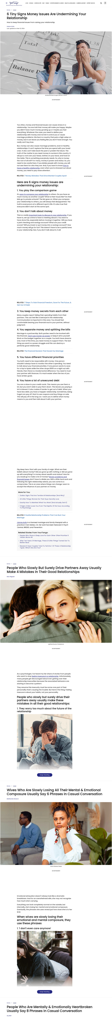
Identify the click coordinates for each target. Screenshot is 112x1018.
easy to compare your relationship (34, 194)
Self (43, 3)
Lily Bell (9, 1016)
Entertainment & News (57, 3)
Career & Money (81, 3)
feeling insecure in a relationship (45, 676)
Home (8, 10)
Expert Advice (91, 3)
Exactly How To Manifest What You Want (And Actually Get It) (43, 502)
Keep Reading (45, 775)
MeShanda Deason (13, 799)
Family (47, 3)
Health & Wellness (70, 3)
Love (26, 3)
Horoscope (37, 3)
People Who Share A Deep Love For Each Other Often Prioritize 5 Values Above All (44, 536)
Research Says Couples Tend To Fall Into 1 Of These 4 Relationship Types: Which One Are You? (45, 547)
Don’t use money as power (39, 336)
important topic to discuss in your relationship (48, 215)
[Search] (100, 3)
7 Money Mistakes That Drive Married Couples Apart (45, 176)
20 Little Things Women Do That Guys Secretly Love (39, 499)
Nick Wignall (11, 576)
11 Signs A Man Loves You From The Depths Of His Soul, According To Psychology (45, 507)
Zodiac (31, 3)
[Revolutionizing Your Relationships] (14, 3)
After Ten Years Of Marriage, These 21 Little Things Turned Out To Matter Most (45, 541)
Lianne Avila (10, 26)
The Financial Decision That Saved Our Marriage (43, 351)
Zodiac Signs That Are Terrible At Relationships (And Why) (42, 495)
